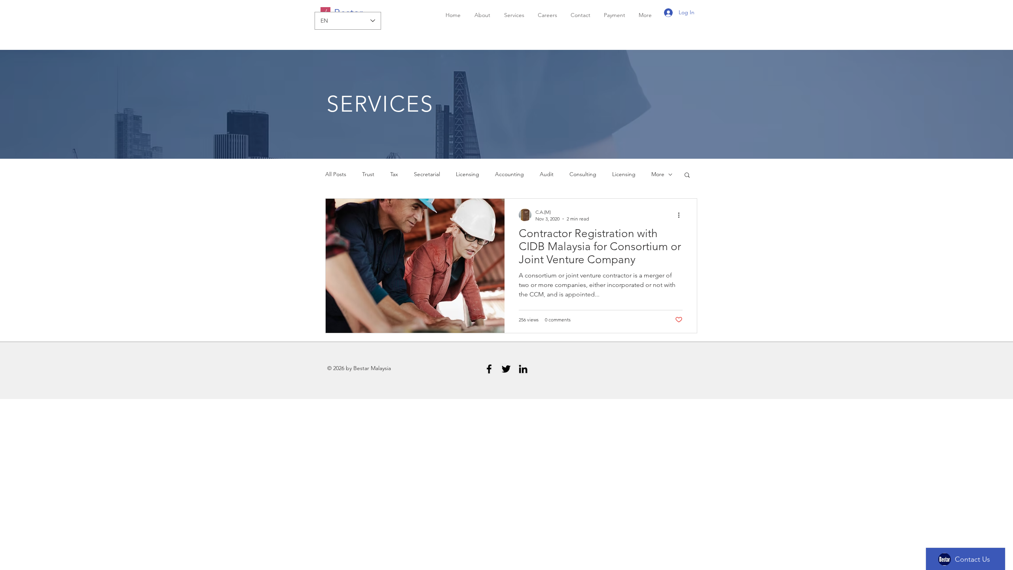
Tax (394, 174)
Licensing (467, 174)
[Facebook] (489, 369)
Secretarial (427, 174)
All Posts (335, 174)
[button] (687, 175)
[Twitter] (506, 369)
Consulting (582, 174)
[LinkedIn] (523, 369)
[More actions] (681, 215)
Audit (547, 174)
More (657, 174)
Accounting (509, 174)
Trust (368, 174)
